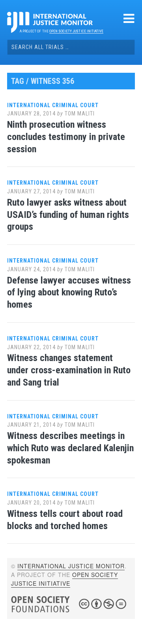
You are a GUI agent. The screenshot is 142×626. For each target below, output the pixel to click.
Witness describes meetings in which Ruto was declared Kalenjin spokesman (70, 448)
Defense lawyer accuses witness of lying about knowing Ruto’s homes (69, 292)
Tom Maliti (80, 113)
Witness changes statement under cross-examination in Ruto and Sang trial (69, 370)
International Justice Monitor (71, 566)
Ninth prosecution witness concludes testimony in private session (66, 137)
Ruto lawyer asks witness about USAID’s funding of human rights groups (68, 215)
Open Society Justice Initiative (76, 31)
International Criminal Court (53, 105)
